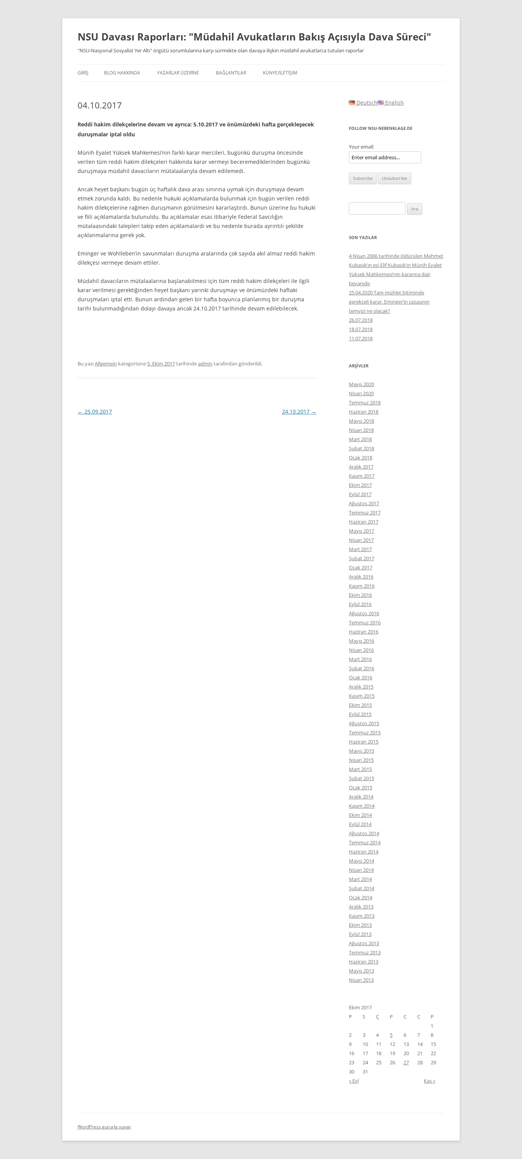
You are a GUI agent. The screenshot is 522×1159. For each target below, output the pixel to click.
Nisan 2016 (361, 650)
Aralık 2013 (361, 906)
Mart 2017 (360, 549)
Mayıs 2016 (361, 640)
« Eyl (354, 1080)
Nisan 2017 (361, 540)
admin (205, 363)
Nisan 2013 (361, 979)
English (394, 102)
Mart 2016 (360, 659)
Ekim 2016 (360, 595)
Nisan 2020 (361, 393)
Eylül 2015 (360, 714)
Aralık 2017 (361, 466)
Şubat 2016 (361, 668)
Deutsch (366, 102)
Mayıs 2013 (361, 970)
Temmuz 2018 (365, 402)
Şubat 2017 (361, 558)
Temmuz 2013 (365, 952)
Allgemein (106, 363)
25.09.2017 (95, 411)
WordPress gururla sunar (104, 1126)
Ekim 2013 (360, 924)
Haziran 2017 (363, 521)
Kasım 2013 (361, 915)
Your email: (361, 146)
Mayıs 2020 (361, 384)
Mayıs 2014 (361, 860)
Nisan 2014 (361, 869)
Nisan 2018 (361, 430)
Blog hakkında (122, 73)
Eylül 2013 (360, 934)
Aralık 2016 (361, 576)
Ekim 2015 (360, 705)
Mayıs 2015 (361, 750)
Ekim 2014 (360, 814)
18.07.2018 (361, 329)
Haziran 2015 (363, 741)
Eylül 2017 (360, 494)
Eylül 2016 (360, 604)
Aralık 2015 (361, 686)
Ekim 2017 (360, 485)
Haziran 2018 (363, 411)
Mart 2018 (360, 439)
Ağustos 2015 (364, 723)
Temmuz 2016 (365, 622)
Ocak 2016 (360, 677)
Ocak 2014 (360, 897)
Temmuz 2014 (365, 842)
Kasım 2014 (361, 805)
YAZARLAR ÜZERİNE (178, 73)
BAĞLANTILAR (231, 73)
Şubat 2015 (361, 778)
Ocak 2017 (360, 567)
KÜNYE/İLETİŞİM (280, 73)
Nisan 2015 (361, 760)
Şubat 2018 (361, 448)
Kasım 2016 (361, 585)
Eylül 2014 (360, 824)
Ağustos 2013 (364, 943)
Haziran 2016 (363, 631)
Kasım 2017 (361, 475)
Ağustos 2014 (364, 833)
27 (406, 1062)
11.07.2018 (361, 338)
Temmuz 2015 (365, 732)
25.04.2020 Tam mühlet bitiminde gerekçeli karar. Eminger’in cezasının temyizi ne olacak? (389, 301)
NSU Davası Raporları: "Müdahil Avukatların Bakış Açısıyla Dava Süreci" (254, 37)
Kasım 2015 (361, 695)
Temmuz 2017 (365, 512)
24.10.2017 (299, 411)
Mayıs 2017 (361, 530)
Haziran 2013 (363, 961)
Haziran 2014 (363, 851)
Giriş (83, 73)
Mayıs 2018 (361, 420)
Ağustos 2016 (364, 613)
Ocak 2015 (360, 787)
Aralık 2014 (361, 796)
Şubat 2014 (361, 888)
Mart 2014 (360, 879)
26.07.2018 (361, 320)
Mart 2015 (360, 769)
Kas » (429, 1080)
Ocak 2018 (360, 457)
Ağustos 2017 (364, 503)
